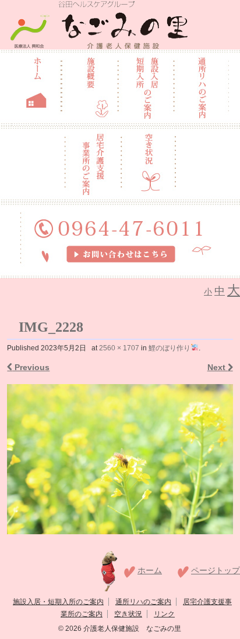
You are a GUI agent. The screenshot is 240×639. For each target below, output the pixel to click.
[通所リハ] (201, 86)
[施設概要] (89, 86)
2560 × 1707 (119, 348)
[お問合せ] (120, 239)
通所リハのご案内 (143, 602)
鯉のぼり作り (169, 348)
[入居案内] (146, 86)
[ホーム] (36, 86)
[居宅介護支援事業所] (93, 163)
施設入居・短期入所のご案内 (58, 602)
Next (217, 367)
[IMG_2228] (119, 459)
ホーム (149, 570)
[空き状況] (148, 163)
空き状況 (128, 614)
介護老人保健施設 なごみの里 (131, 628)
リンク (164, 614)
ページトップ (215, 570)
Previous (31, 367)
